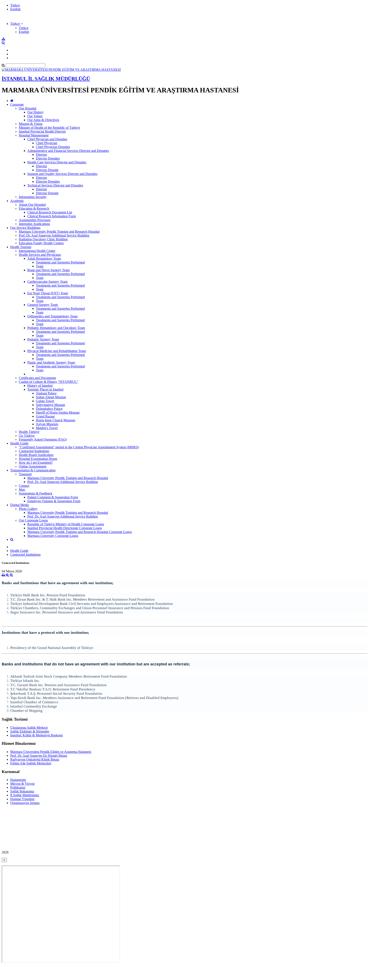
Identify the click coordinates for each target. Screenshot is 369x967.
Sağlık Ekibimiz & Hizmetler (29, 731)
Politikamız (17, 787)
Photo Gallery (28, 509)
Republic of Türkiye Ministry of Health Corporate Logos (65, 524)
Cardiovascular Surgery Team (47, 281)
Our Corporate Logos (33, 520)
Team (39, 266)
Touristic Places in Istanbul (45, 389)
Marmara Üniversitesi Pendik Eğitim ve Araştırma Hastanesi (50, 752)
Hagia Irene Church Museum (55, 420)
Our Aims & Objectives (43, 120)
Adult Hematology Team (44, 258)
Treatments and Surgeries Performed (60, 262)
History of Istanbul (40, 385)
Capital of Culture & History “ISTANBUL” (48, 382)
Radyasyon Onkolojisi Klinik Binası (34, 759)
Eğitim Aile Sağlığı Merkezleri (30, 763)
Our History (35, 112)
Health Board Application (36, 455)
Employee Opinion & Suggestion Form (53, 501)
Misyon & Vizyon (22, 783)
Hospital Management (33, 135)
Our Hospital (27, 108)
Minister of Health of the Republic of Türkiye (49, 127)
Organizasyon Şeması (25, 803)
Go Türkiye (27, 435)
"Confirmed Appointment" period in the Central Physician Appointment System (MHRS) (79, 447)
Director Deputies (48, 158)
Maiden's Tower (47, 428)
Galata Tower (45, 401)
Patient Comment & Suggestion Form (52, 497)
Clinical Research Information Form (51, 216)
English (15, 9)
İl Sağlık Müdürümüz (24, 795)
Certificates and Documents (37, 378)
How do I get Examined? (36, 462)
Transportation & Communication (33, 470)
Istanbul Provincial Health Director (42, 131)
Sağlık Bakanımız (22, 791)
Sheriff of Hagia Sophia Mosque (58, 412)
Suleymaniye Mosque (50, 405)
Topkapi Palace (46, 393)
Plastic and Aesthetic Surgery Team (51, 362)
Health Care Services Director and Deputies (56, 162)
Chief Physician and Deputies (47, 139)
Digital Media (19, 505)
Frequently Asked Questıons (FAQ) (43, 439)
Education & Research (34, 208)
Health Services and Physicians (40, 254)
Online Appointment (32, 466)
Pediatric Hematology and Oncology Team (56, 328)
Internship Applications (34, 224)
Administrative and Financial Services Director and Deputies (68, 151)
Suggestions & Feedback (35, 493)
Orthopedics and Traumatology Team (52, 316)
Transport (25, 474)
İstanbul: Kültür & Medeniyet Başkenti (36, 735)
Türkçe (15, 5)
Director (41, 154)
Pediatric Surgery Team (43, 339)
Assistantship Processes (34, 220)
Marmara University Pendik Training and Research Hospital (59, 231)
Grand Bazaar (45, 416)
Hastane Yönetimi (22, 799)
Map (22, 489)
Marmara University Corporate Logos (52, 536)
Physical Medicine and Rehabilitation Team (56, 351)
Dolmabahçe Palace (49, 408)
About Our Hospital (32, 204)
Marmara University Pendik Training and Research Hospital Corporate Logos (79, 532)
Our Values (34, 116)
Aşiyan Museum (47, 424)
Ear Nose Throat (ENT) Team (47, 293)
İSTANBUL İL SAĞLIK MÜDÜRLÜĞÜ (46, 78)
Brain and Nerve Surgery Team (48, 270)
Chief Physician (46, 143)
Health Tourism (20, 247)
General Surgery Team (42, 305)
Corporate (17, 104)
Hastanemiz (18, 780)
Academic (17, 201)
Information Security (33, 197)
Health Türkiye (29, 432)
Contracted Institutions (34, 451)
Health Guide (19, 443)
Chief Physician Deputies (53, 147)
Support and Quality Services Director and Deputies (62, 174)
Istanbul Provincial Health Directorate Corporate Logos (64, 528)
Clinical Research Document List (49, 212)
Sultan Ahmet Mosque (51, 397)
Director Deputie (47, 170)
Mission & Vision (30, 124)
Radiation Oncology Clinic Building (43, 239)
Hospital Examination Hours (38, 459)
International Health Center (37, 251)
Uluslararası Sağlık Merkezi (29, 727)
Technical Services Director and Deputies (55, 185)
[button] (16, 23)
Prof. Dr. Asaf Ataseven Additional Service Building (54, 235)
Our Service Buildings (25, 228)
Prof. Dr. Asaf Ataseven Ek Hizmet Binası (38, 755)
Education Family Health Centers (41, 243)
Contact (24, 485)
